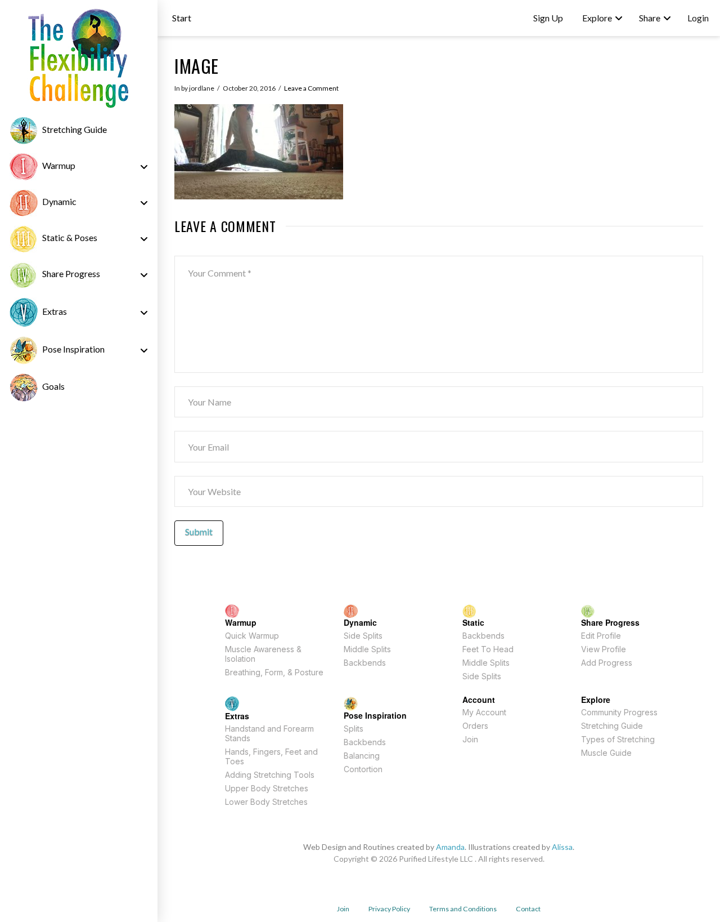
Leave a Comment (311, 88)
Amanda (450, 847)
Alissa (562, 847)
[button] (181, 18)
